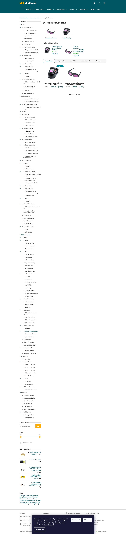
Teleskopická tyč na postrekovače (29, 156)
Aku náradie (27, 160)
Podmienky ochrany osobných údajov (95, 520)
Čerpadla (26, 114)
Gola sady (28, 288)
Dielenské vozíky (29, 290)
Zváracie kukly (29, 336)
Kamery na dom (29, 58)
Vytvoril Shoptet (102, 531)
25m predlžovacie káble (31, 50)
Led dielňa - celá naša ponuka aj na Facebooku (31, 524)
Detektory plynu (29, 302)
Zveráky (27, 276)
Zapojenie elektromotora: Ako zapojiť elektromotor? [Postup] (29, 496)
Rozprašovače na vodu (30, 136)
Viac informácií (49, 525)
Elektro (23, 24)
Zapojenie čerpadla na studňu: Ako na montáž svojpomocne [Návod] (30, 503)
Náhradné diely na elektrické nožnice (29, 87)
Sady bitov (28, 279)
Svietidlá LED (27, 362)
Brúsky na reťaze (30, 246)
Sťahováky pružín (29, 323)
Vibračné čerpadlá (30, 120)
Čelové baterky (28, 384)
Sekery (26, 229)
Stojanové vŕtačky (29, 262)
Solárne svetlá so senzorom (31, 99)
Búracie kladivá (28, 268)
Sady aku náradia (29, 169)
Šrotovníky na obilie (29, 409)
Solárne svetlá (25, 96)
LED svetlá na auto (29, 387)
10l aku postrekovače (31, 148)
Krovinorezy (27, 90)
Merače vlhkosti (29, 304)
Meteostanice (27, 403)
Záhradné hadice (29, 134)
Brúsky (26, 240)
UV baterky (27, 381)
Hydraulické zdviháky (29, 345)
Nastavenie (40, 529)
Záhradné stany (28, 221)
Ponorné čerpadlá (29, 117)
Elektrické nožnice (29, 79)
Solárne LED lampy (29, 376)
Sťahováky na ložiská (30, 320)
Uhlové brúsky (27, 38)
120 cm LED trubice (30, 373)
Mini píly (27, 76)
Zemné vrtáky (28, 265)
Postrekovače (27, 139)
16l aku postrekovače (31, 150)
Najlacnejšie (61, 61)
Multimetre (26, 44)
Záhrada (23, 111)
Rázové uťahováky (28, 41)
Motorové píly (29, 195)
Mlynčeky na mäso (28, 395)
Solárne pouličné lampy (30, 104)
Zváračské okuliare (30, 334)
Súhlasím (87, 520)
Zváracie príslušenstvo (31, 331)
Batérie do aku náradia (31, 183)
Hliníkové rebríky (28, 342)
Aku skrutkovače (29, 249)
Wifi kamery (27, 55)
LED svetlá (24, 356)
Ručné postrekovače (30, 142)
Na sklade (27, 443)
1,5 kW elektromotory (30, 30)
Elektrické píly (28, 66)
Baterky (25, 378)
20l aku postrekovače (31, 153)
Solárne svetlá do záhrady (31, 101)
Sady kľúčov (28, 285)
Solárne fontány (28, 223)
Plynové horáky (28, 348)
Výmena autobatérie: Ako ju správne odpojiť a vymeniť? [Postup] (30, 499)
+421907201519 (27, 520)
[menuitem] (29, 9)
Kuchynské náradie (29, 398)
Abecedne (98, 61)
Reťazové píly (27, 64)
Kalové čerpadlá (29, 125)
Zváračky (27, 328)
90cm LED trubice (29, 370)
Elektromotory (27, 27)
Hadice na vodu (28, 128)
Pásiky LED (26, 359)
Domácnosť (24, 392)
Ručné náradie (28, 274)
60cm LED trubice (29, 367)
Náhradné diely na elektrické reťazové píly (31, 70)
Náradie (25, 237)
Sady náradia (28, 232)
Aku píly (26, 73)
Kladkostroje (27, 339)
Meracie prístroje (28, 299)
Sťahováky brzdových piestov (30, 313)
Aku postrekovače (29, 145)
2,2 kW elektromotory (30, 36)
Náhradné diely (28, 296)
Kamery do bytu (29, 61)
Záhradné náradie (28, 226)
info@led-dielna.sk (28, 516)
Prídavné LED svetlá (30, 389)
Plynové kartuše (29, 350)
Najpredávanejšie (85, 61)
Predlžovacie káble (29, 47)
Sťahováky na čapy (29, 317)
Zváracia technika (28, 325)
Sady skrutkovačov (30, 282)
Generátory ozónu (28, 401)
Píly (25, 251)
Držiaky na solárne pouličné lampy (32, 108)
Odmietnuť (76, 520)
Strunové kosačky (28, 93)
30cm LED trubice (29, 364)
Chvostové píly (29, 260)
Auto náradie (27, 310)
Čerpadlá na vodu (29, 122)
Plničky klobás (27, 406)
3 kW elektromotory (30, 33)
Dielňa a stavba (25, 235)
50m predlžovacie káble (31, 52)
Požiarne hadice (29, 131)
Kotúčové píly (29, 254)
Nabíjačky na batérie (29, 353)
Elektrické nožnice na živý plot (31, 82)
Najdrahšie (72, 61)
